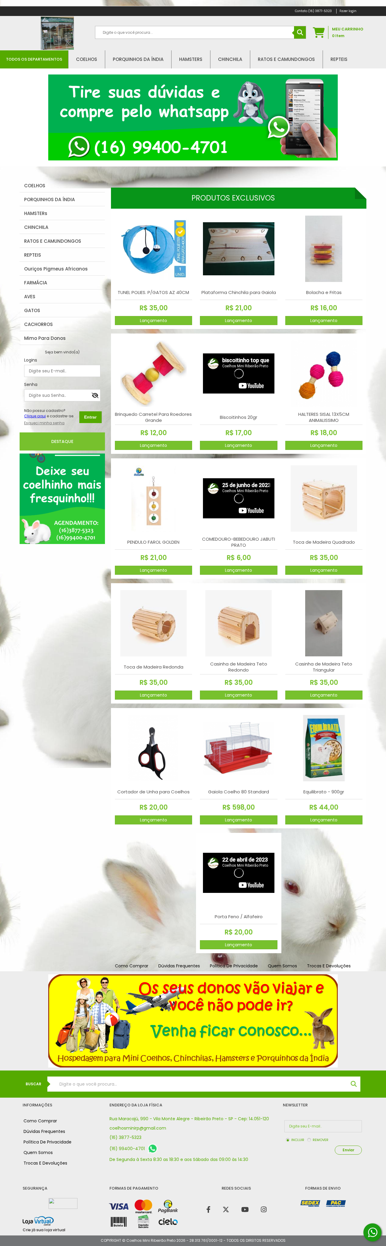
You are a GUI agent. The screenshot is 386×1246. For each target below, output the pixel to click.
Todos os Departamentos (34, 59)
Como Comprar (131, 966)
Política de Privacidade (234, 966)
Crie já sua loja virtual (44, 1230)
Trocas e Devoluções (329, 966)
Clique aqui (35, 416)
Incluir (297, 1139)
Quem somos (282, 966)
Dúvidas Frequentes (179, 966)
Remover (320, 1139)
